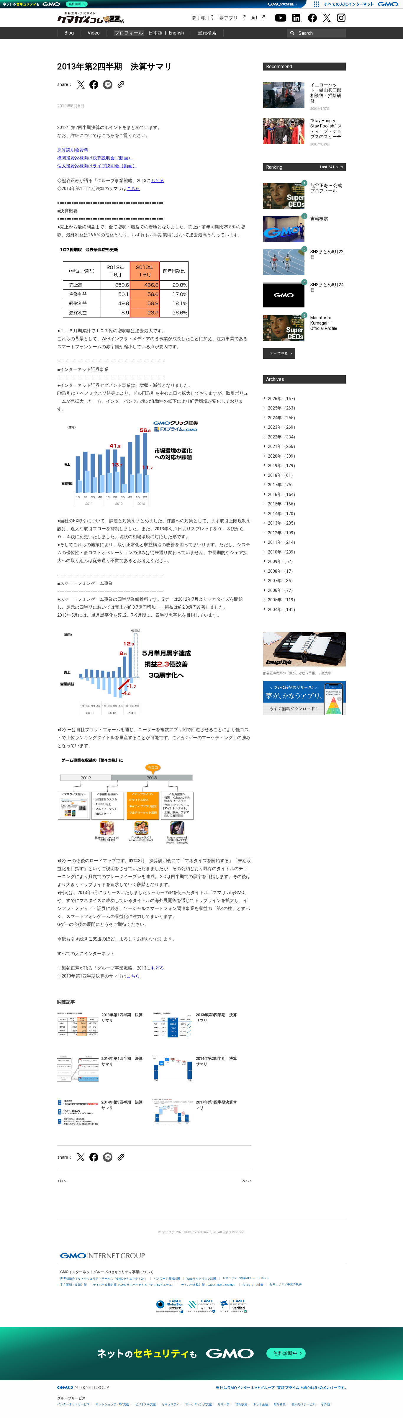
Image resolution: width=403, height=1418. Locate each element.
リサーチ (224, 1404)
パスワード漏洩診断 (167, 1278)
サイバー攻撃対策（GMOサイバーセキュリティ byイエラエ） (134, 1284)
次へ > (246, 1181)
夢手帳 (199, 18)
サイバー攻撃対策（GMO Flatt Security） (208, 1284)
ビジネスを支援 (145, 1404)
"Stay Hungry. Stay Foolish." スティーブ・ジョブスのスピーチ (326, 128)
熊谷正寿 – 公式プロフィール (326, 188)
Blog (69, 33)
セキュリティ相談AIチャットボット (246, 1278)
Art (254, 18)
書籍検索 (207, 33)
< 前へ (61, 1181)
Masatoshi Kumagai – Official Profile (323, 323)
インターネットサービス (73, 1404)
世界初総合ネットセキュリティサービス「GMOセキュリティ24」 (104, 1278)
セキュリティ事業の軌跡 (285, 1284)
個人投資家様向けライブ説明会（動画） (97, 165)
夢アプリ (228, 18)
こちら (133, 188)
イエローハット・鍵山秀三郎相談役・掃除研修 (325, 93)
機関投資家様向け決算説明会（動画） (94, 158)
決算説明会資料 (72, 150)
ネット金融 (260, 1404)
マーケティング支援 (198, 1404)
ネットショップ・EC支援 (112, 1404)
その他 (325, 1404)
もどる (157, 180)
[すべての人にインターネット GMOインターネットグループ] (362, 4)
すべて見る (279, 353)
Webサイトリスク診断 (201, 1278)
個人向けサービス (303, 1404)
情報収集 (241, 1404)
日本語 (155, 33)
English (176, 33)
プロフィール (129, 33)
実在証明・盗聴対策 (73, 1284)
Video (94, 33)
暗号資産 (280, 1404)
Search (306, 33)
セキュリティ (170, 1404)
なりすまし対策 (253, 1284)
